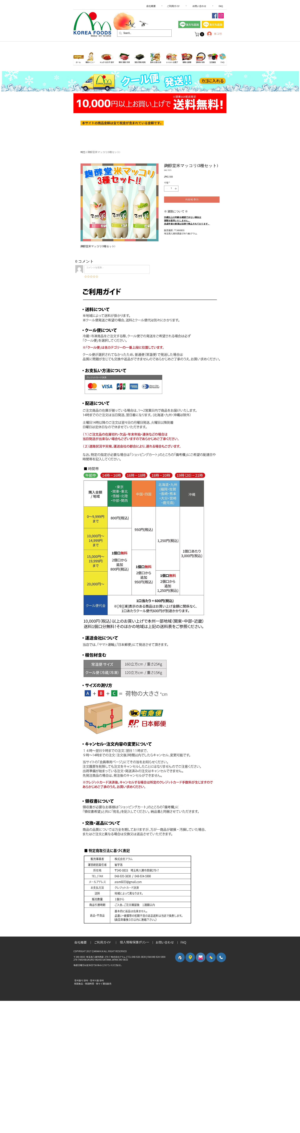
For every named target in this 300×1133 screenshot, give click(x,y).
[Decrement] (166, 188)
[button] (200, 34)
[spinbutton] (171, 188)
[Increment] (176, 188)
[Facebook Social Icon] (215, 15)
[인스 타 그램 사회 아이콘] (221, 15)
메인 (82, 152)
